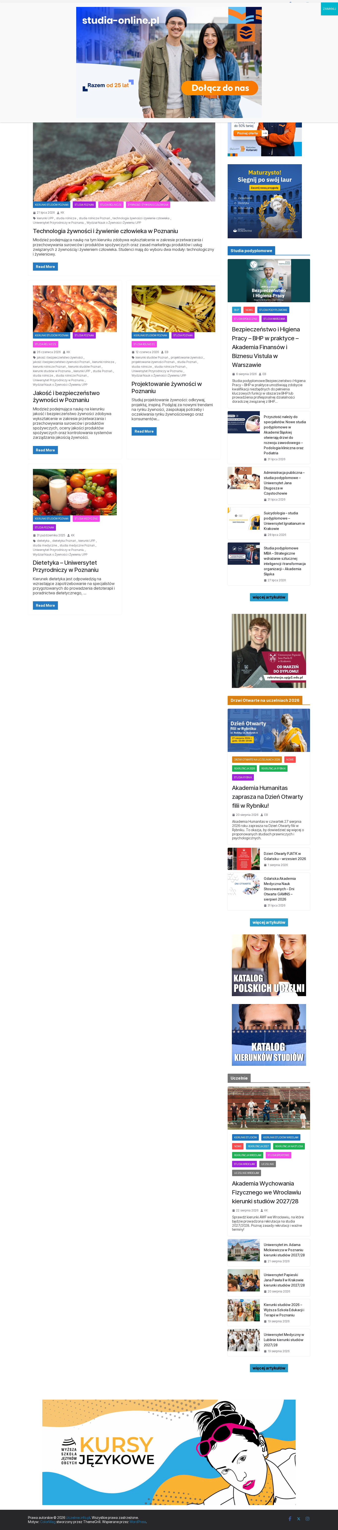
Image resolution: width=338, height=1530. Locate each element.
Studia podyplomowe (273, 309)
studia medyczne (45, 545)
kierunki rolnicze (103, 362)
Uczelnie (267, 1164)
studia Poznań (102, 371)
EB (166, 352)
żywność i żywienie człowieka (148, 204)
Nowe (249, 309)
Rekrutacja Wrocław (247, 1155)
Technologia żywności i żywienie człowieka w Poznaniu (105, 231)
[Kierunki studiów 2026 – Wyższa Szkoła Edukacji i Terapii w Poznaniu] (244, 1312)
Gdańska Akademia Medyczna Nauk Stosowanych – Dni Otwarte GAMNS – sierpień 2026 (280, 888)
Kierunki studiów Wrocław (280, 1137)
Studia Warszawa (274, 318)
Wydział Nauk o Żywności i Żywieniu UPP (114, 222)
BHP (236, 309)
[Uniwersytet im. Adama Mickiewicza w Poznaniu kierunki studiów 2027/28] (244, 1252)
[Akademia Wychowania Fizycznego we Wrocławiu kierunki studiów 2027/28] (269, 1108)
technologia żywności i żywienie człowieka (141, 218)
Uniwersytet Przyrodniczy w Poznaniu (58, 222)
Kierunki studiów (245, 1137)
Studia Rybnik (243, 777)
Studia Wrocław (244, 1164)
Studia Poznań (84, 204)
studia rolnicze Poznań (94, 218)
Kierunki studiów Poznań (51, 204)
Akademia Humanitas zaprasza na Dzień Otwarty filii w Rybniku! (267, 796)
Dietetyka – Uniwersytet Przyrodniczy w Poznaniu (65, 566)
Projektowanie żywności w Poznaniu (167, 387)
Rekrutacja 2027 (258, 1146)
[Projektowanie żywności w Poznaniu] (174, 308)
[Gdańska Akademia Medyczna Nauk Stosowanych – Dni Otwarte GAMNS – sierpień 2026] (244, 891)
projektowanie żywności (187, 357)
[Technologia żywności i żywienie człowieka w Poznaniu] (124, 150)
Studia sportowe (278, 1155)
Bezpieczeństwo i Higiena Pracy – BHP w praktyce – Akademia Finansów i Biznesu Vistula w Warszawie (266, 347)
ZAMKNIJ (329, 9)
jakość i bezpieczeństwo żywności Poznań (61, 362)
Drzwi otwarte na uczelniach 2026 (257, 759)
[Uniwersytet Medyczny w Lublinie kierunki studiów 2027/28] (244, 1342)
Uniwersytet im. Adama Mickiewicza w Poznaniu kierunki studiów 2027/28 (284, 1250)
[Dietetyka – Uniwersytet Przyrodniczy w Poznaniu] (75, 492)
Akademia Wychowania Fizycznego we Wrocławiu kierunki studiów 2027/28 (266, 1192)
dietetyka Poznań (64, 541)
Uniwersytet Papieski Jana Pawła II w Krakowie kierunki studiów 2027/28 (284, 1280)
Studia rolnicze (110, 204)
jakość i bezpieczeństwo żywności (60, 357)
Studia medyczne (86, 518)
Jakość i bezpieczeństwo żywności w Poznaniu (66, 396)
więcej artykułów (269, 597)
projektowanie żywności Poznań (153, 362)
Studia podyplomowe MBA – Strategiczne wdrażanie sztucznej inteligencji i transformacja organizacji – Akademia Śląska (285, 561)
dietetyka (43, 541)
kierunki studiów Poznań (84, 366)
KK (62, 212)
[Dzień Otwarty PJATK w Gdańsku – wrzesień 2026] (244, 859)
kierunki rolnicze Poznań (49, 366)
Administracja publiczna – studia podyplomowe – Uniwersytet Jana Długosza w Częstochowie (284, 482)
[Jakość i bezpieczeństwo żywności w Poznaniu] (75, 308)
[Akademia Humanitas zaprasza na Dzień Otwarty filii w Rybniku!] (269, 730)
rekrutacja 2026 (244, 768)
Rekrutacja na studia (289, 1146)
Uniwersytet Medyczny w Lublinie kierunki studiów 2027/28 (284, 1339)
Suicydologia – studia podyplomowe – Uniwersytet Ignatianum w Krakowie (284, 521)
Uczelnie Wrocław (246, 1172)
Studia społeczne (245, 318)
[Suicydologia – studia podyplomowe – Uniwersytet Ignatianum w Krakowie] (244, 523)
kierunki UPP (45, 218)
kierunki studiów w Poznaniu (52, 371)
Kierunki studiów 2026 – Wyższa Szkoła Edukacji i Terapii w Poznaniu (284, 1310)
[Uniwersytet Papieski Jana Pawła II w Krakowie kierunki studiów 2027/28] (244, 1282)
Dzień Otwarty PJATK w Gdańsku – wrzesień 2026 (285, 856)
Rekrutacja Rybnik (273, 768)
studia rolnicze (66, 218)
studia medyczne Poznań (77, 545)
